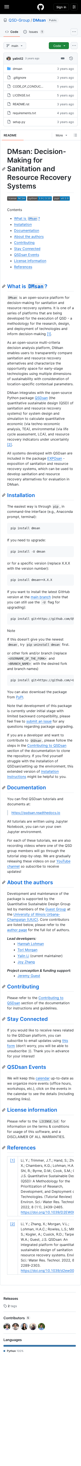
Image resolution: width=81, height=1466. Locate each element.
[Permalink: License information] (4, 1110)
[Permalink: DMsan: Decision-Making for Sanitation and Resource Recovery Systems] (4, 169)
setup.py (19, 122)
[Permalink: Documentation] (4, 788)
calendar (43, 1078)
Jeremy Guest (28, 976)
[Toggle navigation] (6, 6)
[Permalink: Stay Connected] (4, 1019)
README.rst (21, 104)
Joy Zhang (26, 962)
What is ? (27, 218)
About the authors (29, 236)
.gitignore (19, 77)
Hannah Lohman (30, 944)
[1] (49, 334)
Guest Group (55, 909)
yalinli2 (18, 58)
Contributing (24, 242)
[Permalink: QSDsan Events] (4, 1067)
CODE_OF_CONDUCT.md (30, 86)
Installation (23, 224)
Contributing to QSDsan (46, 745)
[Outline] (75, 135)
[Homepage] (40, 6)
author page (17, 930)
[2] (9, 444)
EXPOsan (54, 458)
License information (30, 261)
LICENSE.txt (21, 95)
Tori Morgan (27, 950)
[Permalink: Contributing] (4, 986)
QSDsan (41, 398)
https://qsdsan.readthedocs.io (35, 813)
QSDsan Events (26, 255)
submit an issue (39, 721)
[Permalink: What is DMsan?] (4, 286)
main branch (41, 597)
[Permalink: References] (4, 1148)
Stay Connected (27, 248)
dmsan (17, 68)
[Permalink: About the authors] (4, 882)
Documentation (26, 230)
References (23, 267)
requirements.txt (24, 113)
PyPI (19, 697)
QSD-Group (19, 20)
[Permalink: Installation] (4, 495)
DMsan (39, 20)
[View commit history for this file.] (71, 58)
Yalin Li (23, 956)
